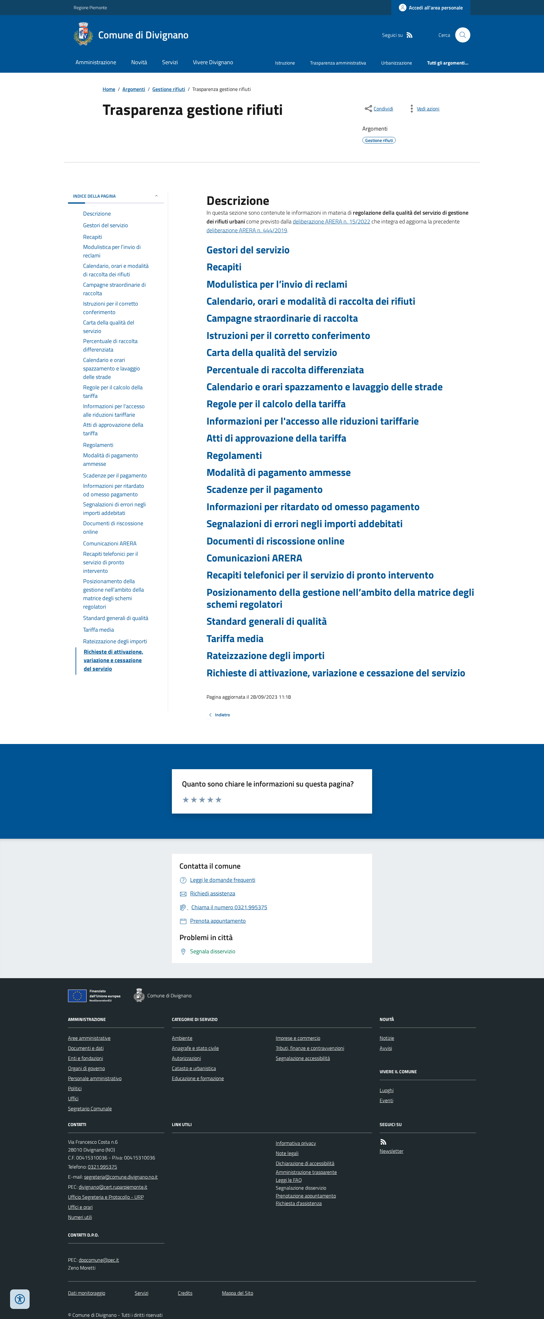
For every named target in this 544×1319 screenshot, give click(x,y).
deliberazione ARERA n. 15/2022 (331, 221)
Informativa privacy (296, 1143)
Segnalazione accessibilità (303, 1058)
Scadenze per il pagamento (265, 489)
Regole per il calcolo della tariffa (276, 403)
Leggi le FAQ (289, 1180)
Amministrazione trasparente (306, 1172)
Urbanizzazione (396, 62)
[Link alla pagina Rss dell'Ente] (383, 1142)
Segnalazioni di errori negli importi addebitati (305, 523)
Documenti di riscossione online (275, 541)
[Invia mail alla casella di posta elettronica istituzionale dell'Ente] (121, 1177)
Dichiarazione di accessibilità (305, 1163)
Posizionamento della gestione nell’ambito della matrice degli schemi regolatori (340, 598)
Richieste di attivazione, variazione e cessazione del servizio (336, 673)
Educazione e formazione (198, 1078)
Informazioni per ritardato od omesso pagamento (313, 506)
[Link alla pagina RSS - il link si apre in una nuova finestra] (409, 35)
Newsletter (391, 1151)
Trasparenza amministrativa (338, 62)
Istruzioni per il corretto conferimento (288, 335)
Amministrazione (96, 62)
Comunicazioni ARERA (254, 558)
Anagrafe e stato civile (195, 1048)
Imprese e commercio (298, 1038)
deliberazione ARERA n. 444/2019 (247, 230)
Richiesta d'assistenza (299, 1203)
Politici (75, 1088)
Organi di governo (86, 1068)
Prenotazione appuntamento (306, 1195)
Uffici (73, 1098)
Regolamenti (234, 455)
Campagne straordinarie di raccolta (282, 318)
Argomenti (133, 89)
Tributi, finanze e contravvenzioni (310, 1048)
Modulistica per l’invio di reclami (277, 284)
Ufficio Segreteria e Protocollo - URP (106, 1197)
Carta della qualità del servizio (272, 352)
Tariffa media (235, 638)
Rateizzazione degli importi (266, 655)
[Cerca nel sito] (460, 34)
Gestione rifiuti (168, 89)
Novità (139, 62)
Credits (185, 1293)
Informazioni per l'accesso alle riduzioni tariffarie (313, 421)
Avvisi (386, 1048)
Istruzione (285, 62)
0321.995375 (102, 1166)
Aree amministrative (89, 1038)
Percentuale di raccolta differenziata (285, 369)
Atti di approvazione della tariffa (276, 438)
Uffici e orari (80, 1207)
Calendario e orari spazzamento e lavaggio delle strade (325, 386)
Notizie (387, 1038)
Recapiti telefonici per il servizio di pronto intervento (320, 575)
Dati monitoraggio (86, 1293)
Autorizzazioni (186, 1058)
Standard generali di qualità (267, 621)
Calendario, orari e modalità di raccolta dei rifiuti (311, 301)
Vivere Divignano (213, 62)
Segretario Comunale (90, 1108)
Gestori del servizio (248, 250)
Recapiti (224, 267)
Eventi (386, 1100)
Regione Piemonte (90, 7)
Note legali (287, 1153)
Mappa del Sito (237, 1293)
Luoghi (387, 1090)
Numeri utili (80, 1217)
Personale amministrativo (95, 1078)
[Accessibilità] (20, 1299)
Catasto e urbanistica (194, 1068)
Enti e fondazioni (85, 1058)
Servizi (170, 62)
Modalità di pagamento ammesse (279, 472)
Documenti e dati (86, 1048)
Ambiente (182, 1038)
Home (109, 89)
